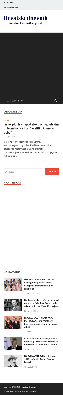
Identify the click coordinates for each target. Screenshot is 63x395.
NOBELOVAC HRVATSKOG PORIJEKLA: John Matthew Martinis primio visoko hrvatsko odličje (40, 322)
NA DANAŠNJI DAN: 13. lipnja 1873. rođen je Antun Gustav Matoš (39, 359)
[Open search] (55, 100)
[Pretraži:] (31, 171)
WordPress (20, 391)
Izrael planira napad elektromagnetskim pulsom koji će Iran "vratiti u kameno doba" (31, 128)
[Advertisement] (31, 64)
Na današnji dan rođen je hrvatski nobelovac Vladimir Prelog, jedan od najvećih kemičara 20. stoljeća (41, 303)
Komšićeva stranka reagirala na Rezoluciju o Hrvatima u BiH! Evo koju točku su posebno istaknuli (41, 341)
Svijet (6, 120)
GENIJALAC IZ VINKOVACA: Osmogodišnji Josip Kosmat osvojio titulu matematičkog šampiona (39, 284)
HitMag (32, 391)
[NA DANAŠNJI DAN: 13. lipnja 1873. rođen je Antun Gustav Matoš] (13, 356)
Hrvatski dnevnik (28, 387)
